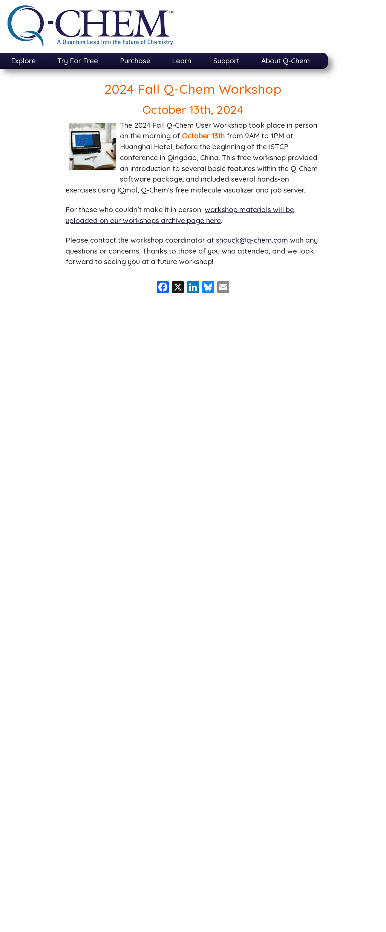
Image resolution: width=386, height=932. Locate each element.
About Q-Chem (285, 60)
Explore (23, 60)
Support (226, 60)
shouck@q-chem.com (252, 239)
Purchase (135, 60)
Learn (181, 60)
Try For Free (77, 60)
